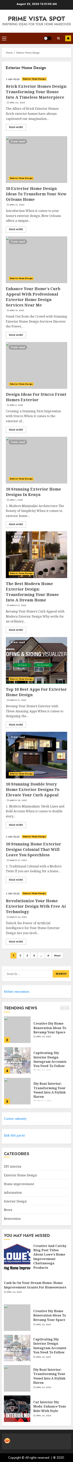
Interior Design (15, 1201)
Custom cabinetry (15, 1118)
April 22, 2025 (17, 102)
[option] (36, 1031)
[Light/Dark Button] (48, 38)
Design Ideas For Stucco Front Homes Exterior (36, 397)
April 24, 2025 (43, 1387)
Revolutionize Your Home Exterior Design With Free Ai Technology (36, 906)
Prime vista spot (36, 18)
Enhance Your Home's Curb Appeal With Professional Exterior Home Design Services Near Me (33, 297)
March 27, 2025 (18, 860)
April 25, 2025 (43, 1036)
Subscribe (68, 38)
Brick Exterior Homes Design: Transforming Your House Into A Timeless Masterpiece (36, 92)
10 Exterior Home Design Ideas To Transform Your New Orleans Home (36, 194)
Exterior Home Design (34, 78)
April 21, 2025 (17, 205)
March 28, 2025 (18, 800)
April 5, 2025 (16, 405)
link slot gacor (14, 1135)
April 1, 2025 (16, 500)
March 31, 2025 (18, 605)
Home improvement (19, 1184)
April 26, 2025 (14, 1292)
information (13, 1192)
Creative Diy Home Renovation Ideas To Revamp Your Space (49, 1027)
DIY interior (13, 1166)
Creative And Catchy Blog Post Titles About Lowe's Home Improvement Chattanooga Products (49, 1257)
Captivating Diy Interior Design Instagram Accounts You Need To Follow (49, 1059)
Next (57, 955)
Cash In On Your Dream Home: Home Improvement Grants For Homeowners (35, 1285)
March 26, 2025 (18, 917)
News (8, 1210)
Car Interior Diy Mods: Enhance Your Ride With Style (49, 1406)
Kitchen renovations (16, 991)
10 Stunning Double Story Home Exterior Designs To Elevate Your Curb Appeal (32, 789)
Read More (16, 127)
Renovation (12, 1218)
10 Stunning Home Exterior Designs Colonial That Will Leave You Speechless (33, 849)
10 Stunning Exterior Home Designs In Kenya (33, 491)
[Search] (58, 38)
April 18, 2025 (17, 310)
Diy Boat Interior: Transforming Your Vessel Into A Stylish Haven (49, 1090)
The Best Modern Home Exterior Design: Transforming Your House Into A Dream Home (32, 592)
